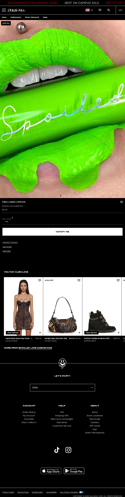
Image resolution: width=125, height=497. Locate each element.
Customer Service (62, 426)
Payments (62, 422)
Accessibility (51, 492)
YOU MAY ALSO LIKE (16, 272)
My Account (29, 416)
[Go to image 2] (62, 195)
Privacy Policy (8, 492)
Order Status (28, 412)
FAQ (62, 412)
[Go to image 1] (60, 195)
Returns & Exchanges (62, 419)
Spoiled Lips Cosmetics (12, 206)
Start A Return (29, 422)
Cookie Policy (37, 492)
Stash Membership (94, 433)
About (95, 412)
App (95, 429)
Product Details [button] (10, 242)
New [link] (4, 17)
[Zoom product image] (62, 109)
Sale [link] (45, 17)
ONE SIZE (6, 219)
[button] (32, 3)
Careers (95, 422)
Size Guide (94, 419)
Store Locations (95, 416)
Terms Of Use (23, 492)
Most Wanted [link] (32, 17)
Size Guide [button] (7, 247)
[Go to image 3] (64, 195)
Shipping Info (62, 416)
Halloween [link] (15, 17)
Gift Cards (95, 426)
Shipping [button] (7, 251)
